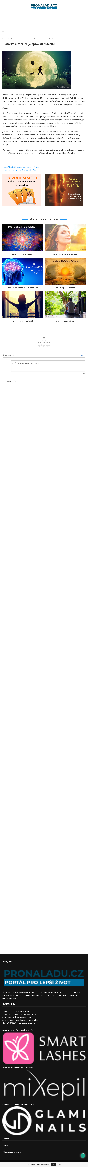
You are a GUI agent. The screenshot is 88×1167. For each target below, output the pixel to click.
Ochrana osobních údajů (11, 1152)
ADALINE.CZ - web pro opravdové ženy (17, 1017)
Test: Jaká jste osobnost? (22, 254)
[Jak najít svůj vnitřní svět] (22, 304)
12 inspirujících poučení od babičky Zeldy (19, 170)
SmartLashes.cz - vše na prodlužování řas (17, 1030)
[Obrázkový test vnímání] (65, 271)
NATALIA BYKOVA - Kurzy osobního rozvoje (18, 1023)
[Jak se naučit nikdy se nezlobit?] (65, 237)
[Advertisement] (44, 19)
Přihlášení (81, 355)
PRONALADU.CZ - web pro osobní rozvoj (17, 1011)
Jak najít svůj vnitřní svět (22, 321)
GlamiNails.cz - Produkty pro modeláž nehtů (18, 1104)
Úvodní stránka (7, 39)
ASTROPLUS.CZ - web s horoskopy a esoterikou (20, 1020)
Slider (20, 39)
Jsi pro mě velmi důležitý (65, 321)
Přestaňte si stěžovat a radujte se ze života (20, 167)
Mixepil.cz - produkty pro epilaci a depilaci (17, 1068)
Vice (59, 1165)
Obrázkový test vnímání (65, 288)
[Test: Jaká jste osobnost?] (22, 237)
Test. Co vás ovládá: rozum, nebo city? (22, 288)
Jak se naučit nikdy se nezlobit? (65, 254)
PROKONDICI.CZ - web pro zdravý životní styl (19, 1014)
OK (53, 1165)
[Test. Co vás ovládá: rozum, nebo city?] (22, 271)
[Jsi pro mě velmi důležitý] (65, 304)
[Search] (84, 31)
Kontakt (5, 1146)
